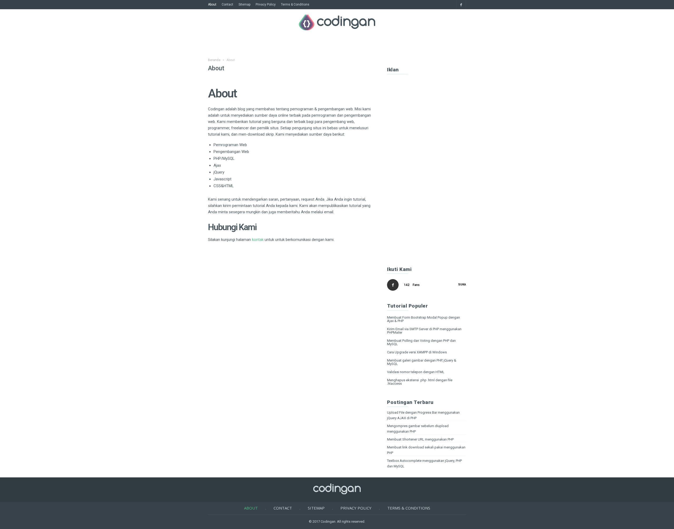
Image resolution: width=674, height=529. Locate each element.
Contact (227, 4)
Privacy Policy (266, 4)
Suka (462, 284)
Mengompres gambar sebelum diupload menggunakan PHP (418, 428)
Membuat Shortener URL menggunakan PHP (420, 439)
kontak (258, 239)
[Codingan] (337, 28)
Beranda (214, 60)
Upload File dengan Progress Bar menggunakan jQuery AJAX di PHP (423, 415)
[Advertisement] (426, 169)
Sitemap (244, 4)
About (212, 4)
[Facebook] (461, 4)
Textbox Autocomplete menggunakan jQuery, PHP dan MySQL (424, 463)
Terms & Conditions (295, 4)
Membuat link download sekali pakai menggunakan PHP (426, 450)
